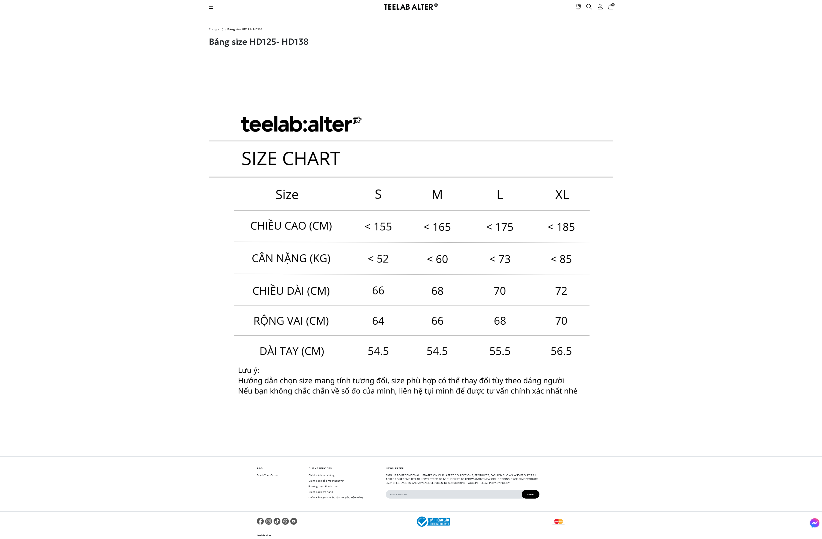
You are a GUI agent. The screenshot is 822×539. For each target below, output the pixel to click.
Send (530, 494)
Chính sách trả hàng (320, 491)
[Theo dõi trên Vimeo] (302, 521)
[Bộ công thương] (432, 521)
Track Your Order (267, 475)
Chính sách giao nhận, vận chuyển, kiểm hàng (335, 497)
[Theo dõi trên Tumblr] (285, 521)
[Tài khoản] (600, 6)
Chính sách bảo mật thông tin (326, 480)
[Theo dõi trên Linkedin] (310, 521)
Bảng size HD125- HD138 (259, 41)
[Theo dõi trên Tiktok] (277, 521)
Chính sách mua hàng (321, 475)
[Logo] (411, 6)
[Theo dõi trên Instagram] (268, 521)
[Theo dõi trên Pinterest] (260, 521)
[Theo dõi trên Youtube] (293, 521)
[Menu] (211, 6)
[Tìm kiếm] (589, 6)
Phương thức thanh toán (323, 486)
